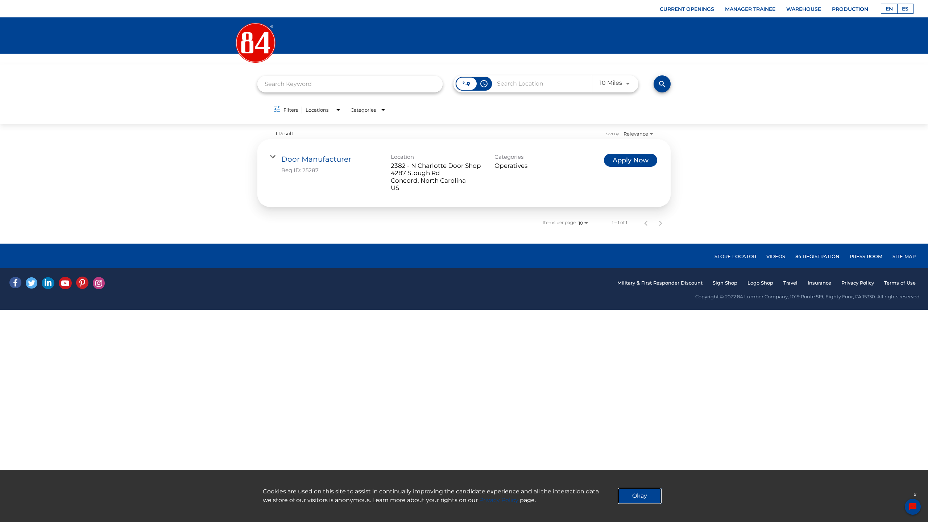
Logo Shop (760, 283)
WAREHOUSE (803, 9)
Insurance (819, 283)
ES (905, 8)
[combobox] (350, 83)
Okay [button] (639, 495)
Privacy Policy (857, 283)
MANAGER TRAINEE (750, 9)
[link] (464, 173)
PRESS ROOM (866, 256)
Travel (790, 283)
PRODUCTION (850, 9)
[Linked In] (48, 283)
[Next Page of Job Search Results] (660, 222)
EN (889, 8)
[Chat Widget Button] (913, 507)
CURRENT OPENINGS (687, 9)
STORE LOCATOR (735, 256)
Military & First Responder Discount (660, 283)
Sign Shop (725, 283)
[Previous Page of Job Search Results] (646, 222)
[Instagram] (99, 283)
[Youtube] (65, 283)
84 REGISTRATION (817, 256)
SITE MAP (904, 256)
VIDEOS (775, 256)
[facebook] (15, 282)
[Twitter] (31, 283)
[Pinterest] (82, 283)
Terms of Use (900, 283)
